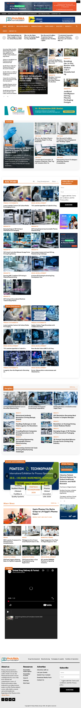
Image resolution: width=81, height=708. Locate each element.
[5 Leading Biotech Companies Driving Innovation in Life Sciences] (8, 431)
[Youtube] (13, 699)
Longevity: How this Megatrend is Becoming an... (16, 371)
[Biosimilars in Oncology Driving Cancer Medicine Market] (46, 424)
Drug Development (22, 26)
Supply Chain (49, 26)
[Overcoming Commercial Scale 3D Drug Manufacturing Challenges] (45, 240)
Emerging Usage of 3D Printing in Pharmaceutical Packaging (13, 229)
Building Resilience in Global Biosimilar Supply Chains (65, 407)
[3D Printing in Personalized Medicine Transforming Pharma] (17, 287)
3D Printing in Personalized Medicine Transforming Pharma (14, 299)
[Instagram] (6, 699)
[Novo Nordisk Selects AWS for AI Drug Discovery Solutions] (45, 336)
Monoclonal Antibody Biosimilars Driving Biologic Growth (25, 417)
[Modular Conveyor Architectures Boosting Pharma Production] (56, 70)
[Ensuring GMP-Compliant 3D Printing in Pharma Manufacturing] (17, 263)
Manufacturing (36, 26)
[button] (76, 26)
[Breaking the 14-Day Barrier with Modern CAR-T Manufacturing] (71, 53)
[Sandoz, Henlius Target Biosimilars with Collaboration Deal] (45, 313)
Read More (5, 695)
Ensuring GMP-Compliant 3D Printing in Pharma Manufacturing (14, 276)
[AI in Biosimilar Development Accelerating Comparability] (40, 398)
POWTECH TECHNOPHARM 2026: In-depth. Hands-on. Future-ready (31, 78)
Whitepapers (67, 470)
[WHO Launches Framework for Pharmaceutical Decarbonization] (12, 531)
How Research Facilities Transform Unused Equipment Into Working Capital (48, 37)
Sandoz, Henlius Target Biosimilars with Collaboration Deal (43, 326)
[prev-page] (4, 38)
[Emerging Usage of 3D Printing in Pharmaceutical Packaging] (17, 217)
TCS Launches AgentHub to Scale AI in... (14, 348)
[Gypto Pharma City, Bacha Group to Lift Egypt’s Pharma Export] (17, 516)
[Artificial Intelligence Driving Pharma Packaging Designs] (71, 83)
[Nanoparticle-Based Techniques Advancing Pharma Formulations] (67, 150)
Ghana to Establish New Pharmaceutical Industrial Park (10, 61)
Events (5, 31)
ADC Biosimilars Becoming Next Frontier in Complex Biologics (64, 416)
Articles (10, 26)
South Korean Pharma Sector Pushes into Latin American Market (9, 92)
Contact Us (56, 14)
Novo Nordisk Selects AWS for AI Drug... (42, 348)
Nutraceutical (44, 14)
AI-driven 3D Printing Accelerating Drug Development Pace (42, 276)
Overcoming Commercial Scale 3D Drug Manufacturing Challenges (42, 253)
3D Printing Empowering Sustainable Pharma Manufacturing (44, 229)
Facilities (59, 26)
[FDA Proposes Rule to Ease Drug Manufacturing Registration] (31, 550)
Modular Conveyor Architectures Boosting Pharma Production (55, 79)
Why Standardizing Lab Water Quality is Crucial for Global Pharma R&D (14, 37)
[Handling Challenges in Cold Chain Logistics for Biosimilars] (8, 424)
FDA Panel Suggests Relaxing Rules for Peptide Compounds (12, 560)
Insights (68, 26)
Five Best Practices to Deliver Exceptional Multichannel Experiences (68, 492)
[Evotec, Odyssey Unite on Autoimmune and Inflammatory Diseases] (45, 358)
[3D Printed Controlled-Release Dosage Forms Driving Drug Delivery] (17, 240)
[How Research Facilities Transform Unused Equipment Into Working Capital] (67, 128)
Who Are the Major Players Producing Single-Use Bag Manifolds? (32, 37)
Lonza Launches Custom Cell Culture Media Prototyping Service (16, 206)
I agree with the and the (68, 198)
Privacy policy (64, 200)
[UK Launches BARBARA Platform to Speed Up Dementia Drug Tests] (50, 550)
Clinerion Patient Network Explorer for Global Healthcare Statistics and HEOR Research (68, 479)
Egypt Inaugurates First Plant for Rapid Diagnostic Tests (49, 541)
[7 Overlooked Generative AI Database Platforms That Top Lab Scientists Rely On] (45, 150)
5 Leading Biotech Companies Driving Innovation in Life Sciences (26, 433)
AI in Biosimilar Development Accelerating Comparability (36, 407)
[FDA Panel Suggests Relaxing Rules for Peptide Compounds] (12, 550)
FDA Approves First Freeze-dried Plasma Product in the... (31, 541)
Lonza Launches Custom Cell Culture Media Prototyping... (16, 326)
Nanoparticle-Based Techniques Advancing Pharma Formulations (67, 161)
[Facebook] (2, 699)
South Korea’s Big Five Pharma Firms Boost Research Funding (9, 67)
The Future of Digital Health (68, 487)
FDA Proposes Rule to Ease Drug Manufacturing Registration (30, 561)
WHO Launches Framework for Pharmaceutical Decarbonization (12, 541)
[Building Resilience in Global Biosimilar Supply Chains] (66, 398)
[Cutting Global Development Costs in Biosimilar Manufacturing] (15, 398)
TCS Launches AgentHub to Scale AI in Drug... (44, 205)
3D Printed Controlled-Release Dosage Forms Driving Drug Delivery (16, 253)
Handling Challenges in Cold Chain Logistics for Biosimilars (27, 425)
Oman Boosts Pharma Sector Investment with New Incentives (10, 79)
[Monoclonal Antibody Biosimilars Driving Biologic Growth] (8, 416)
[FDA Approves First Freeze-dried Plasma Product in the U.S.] (31, 531)
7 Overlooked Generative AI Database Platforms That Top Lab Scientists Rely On (65, 37)
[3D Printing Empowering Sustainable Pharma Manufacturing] (45, 217)
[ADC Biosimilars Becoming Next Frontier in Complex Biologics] (46, 416)
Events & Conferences (28, 14)
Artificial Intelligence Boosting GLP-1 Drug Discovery (56, 61)
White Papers (13, 14)
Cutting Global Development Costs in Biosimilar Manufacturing (14, 407)
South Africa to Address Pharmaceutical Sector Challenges (10, 73)
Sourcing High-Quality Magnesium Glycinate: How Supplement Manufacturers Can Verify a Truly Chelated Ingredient (9, 52)
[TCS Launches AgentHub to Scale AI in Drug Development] (45, 193)
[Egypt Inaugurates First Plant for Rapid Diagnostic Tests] (50, 531)
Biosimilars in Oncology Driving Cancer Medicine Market (64, 425)
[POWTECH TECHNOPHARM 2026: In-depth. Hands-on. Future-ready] (33, 71)
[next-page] (77, 38)
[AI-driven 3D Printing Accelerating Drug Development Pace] (45, 263)
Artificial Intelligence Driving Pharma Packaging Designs (69, 96)
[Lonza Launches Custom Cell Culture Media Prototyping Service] (17, 193)
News (5, 537)
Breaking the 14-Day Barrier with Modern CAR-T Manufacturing (69, 67)
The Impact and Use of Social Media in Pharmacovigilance (68, 497)
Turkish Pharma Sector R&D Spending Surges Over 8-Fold (9, 86)
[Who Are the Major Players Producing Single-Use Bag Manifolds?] (45, 128)
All (33, 181)
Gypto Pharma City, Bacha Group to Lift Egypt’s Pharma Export (45, 511)
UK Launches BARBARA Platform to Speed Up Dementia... (47, 561)
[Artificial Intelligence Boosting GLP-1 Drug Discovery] (56, 53)
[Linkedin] (10, 699)
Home (4, 14)
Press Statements (26, 73)
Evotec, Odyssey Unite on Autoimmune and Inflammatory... (43, 371)
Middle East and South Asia (42, 517)
